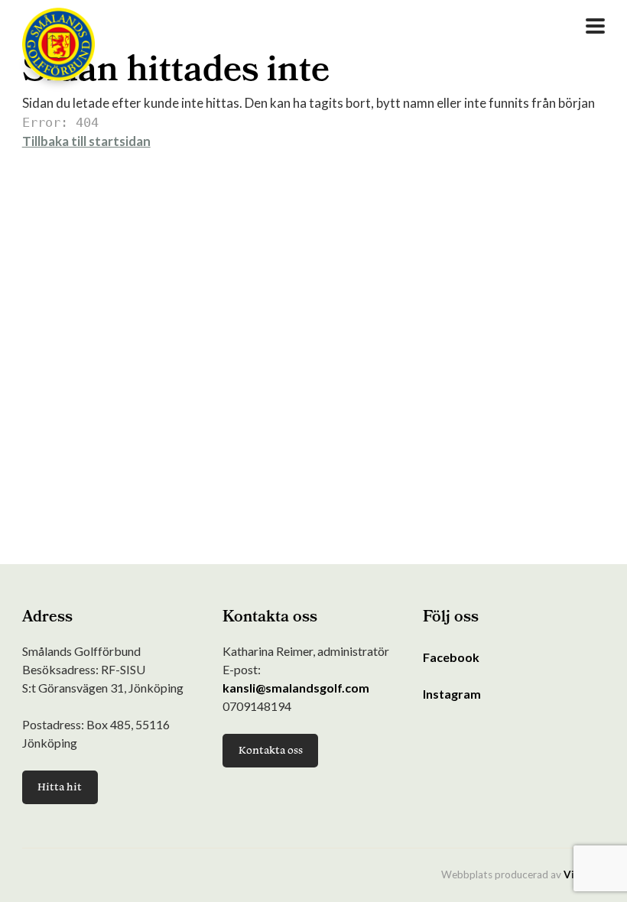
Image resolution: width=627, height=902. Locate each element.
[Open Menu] (595, 26)
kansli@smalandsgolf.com (296, 687)
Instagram (452, 693)
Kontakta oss (271, 750)
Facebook (451, 657)
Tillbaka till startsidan (86, 141)
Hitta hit (59, 786)
